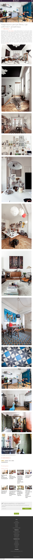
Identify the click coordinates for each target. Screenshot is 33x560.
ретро (10, 460)
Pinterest (16, 547)
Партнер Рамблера (17, 556)
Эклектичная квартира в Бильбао (28, 476)
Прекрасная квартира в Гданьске (4, 492)
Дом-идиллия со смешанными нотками (12, 477)
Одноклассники (16, 544)
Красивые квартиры (16, 531)
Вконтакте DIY (16, 543)
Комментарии (16, 513)
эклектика (6, 460)
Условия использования (16, 527)
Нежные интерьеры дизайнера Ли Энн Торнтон (20, 493)
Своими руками (16, 535)
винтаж (13, 460)
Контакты (16, 525)
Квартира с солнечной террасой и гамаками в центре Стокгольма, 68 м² (20, 480)
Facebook (16, 540)
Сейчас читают (4, 468)
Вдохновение (16, 536)
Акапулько (7, 43)
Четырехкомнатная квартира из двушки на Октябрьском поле (14, 493)
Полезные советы (16, 534)
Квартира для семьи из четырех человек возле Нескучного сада (28, 494)
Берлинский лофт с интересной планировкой (4, 477)
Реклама (16, 526)
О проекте (16, 521)
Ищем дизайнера (16, 522)
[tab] (16, 1)
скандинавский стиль (4, 462)
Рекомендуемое (4, 466)
